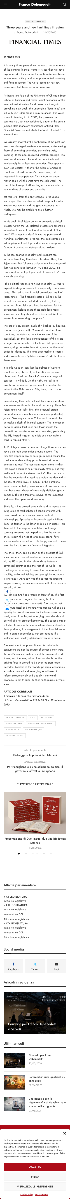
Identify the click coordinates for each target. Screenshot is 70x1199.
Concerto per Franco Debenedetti (32, 1024)
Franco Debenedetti (27, 32)
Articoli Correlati (15, 717)
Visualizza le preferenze (35, 1187)
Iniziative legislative (15, 901)
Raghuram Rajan (33, 729)
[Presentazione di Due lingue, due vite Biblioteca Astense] (35, 813)
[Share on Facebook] (7, 591)
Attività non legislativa (16, 919)
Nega (35, 1177)
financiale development (40, 723)
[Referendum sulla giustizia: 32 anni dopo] (14, 1082)
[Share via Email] (7, 609)
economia (46, 717)
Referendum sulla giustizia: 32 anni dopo (47, 1079)
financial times (14, 723)
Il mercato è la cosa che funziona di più (26, 696)
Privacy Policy (41, 1194)
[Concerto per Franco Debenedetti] (35, 1013)
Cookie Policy (26, 1194)
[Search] (64, 4)
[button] (64, 1133)
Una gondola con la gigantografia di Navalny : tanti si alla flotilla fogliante (47, 1102)
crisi (33, 717)
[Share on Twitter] (7, 600)
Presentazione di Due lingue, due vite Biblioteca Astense (35, 841)
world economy (14, 735)
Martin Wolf (12, 729)
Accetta (35, 1167)
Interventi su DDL (14, 914)
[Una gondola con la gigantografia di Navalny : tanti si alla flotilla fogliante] (14, 1104)
